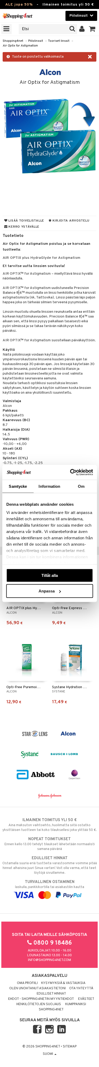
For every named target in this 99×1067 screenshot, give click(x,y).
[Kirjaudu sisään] (82, 29)
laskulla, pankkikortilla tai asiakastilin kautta (49, 884)
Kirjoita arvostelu (70, 221)
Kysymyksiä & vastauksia (63, 983)
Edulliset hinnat (51, 994)
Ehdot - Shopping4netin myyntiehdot (41, 999)
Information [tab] (49, 486)
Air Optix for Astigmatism (20, 46)
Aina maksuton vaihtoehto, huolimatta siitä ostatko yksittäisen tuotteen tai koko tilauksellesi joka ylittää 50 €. (49, 825)
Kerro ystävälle (23, 227)
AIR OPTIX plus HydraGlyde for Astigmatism (41, 258)
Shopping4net (13, 41)
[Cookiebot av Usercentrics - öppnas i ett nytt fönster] (70, 472)
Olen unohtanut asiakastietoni (37, 988)
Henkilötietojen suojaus (38, 1004)
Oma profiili (27, 983)
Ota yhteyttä (81, 988)
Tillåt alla (49, 575)
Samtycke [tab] (18, 486)
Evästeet (86, 999)
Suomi (48, 1054)
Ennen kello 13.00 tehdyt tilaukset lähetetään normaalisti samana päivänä (49, 844)
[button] (92, 29)
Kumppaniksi (75, 1004)
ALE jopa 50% (19, 4)
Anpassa (47, 591)
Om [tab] (81, 486)
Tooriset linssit (58, 41)
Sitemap (70, 1047)
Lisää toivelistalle (26, 221)
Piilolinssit (35, 41)
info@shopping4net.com (49, 960)
